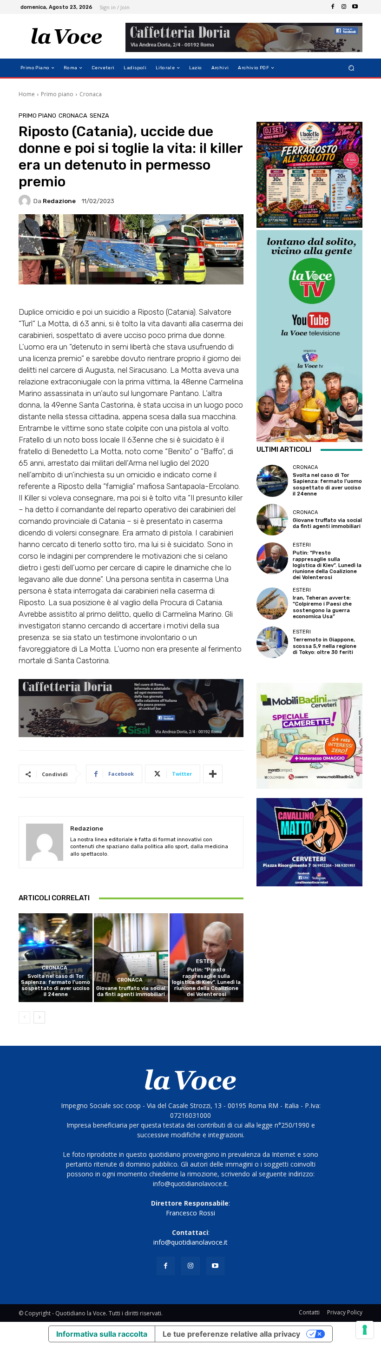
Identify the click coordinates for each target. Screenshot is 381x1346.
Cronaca (90, 94)
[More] (213, 774)
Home (27, 94)
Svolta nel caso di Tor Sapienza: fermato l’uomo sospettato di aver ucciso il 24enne (55, 985)
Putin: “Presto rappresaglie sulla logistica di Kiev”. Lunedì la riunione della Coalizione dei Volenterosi (206, 982)
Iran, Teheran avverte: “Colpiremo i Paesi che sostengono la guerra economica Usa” (322, 607)
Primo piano (57, 94)
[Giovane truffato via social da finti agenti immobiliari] (131, 957)
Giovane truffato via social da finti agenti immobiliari (130, 991)
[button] (351, 68)
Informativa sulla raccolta (101, 1334)
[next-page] (39, 1017)
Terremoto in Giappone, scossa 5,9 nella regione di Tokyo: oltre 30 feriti (324, 646)
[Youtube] (355, 7)
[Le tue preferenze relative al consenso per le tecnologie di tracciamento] (365, 1330)
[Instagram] (343, 7)
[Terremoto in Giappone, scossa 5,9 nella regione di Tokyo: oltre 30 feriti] (272, 642)
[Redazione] (26, 201)
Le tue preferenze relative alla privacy (231, 1334)
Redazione (59, 201)
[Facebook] (332, 7)
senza (99, 115)
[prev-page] (24, 1017)
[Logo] (66, 36)
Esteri (205, 961)
